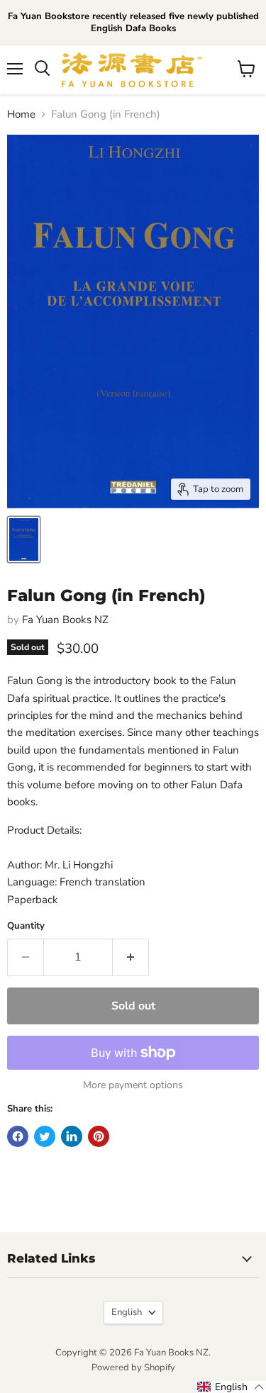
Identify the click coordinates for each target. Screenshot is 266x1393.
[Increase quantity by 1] (131, 957)
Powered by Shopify (133, 1367)
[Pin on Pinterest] (98, 1136)
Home (21, 114)
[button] (231, 1387)
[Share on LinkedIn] (71, 1136)
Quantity (26, 926)
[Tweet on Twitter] (44, 1136)
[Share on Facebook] (17, 1136)
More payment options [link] (133, 1085)
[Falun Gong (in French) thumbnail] (24, 539)
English (126, 1312)
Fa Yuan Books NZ (65, 619)
